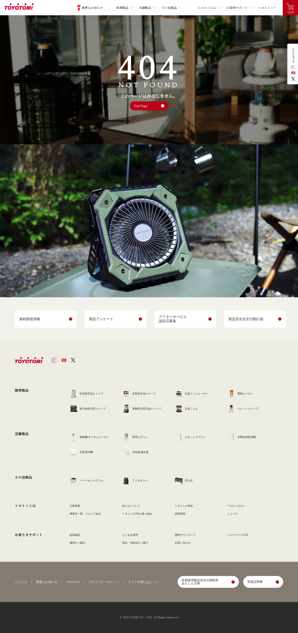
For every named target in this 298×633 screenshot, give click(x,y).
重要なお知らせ (46, 582)
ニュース (21, 582)
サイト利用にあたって (143, 582)
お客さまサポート (29, 534)
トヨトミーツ (267, 7)
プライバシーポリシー (104, 582)
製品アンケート (101, 319)
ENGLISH (73, 582)
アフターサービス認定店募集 (173, 319)
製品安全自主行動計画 (245, 319)
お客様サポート (237, 7)
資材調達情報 (29, 319)
